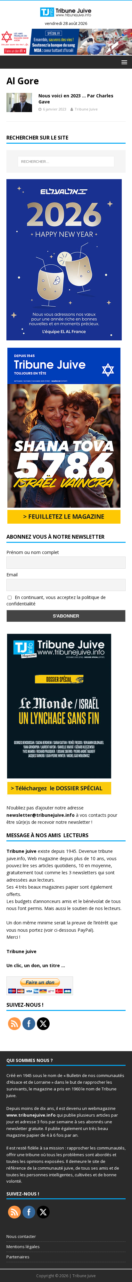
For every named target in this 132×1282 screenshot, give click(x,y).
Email (12, 575)
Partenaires (17, 1257)
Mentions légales (23, 1246)
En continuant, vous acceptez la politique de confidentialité (56, 600)
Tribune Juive (86, 109)
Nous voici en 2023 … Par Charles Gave (75, 98)
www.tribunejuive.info (31, 1115)
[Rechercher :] (66, 161)
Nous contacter (21, 1236)
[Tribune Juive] (66, 18)
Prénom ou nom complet (32, 552)
